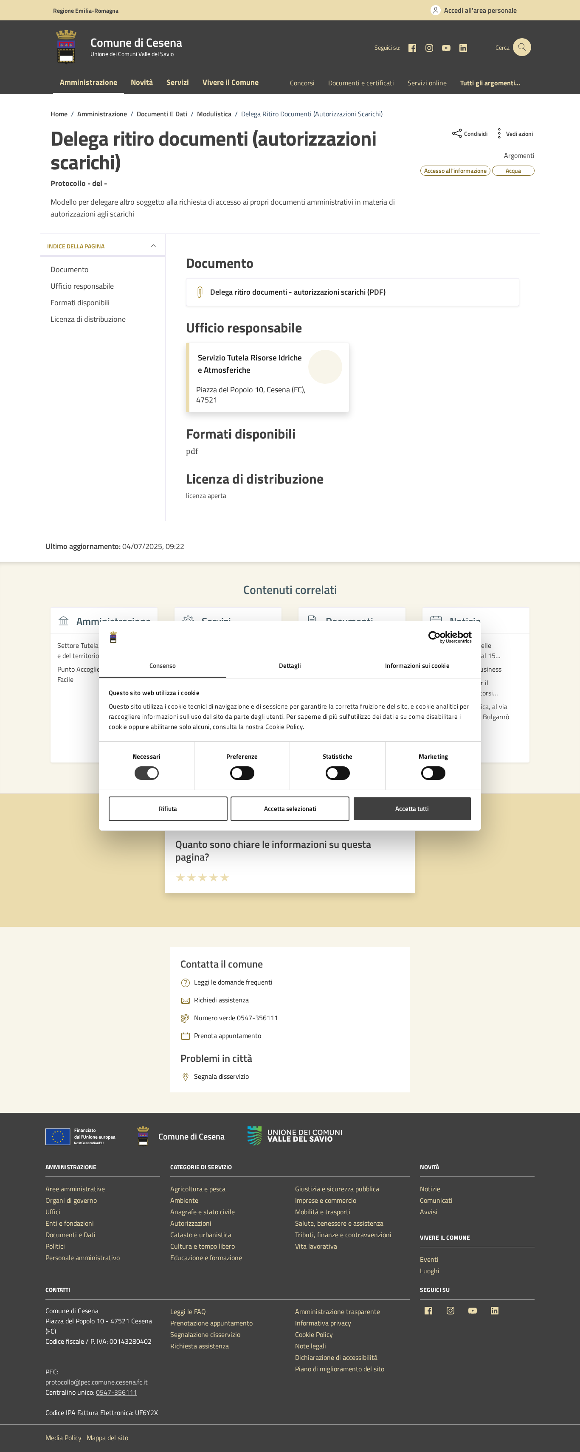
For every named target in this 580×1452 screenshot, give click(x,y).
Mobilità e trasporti (322, 1212)
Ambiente (184, 1200)
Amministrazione (88, 82)
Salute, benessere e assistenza (339, 1223)
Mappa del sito (107, 1437)
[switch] (242, 773)
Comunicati (436, 1200)
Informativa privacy (323, 1323)
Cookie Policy (314, 1334)
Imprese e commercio (325, 1200)
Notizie (430, 1189)
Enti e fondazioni (69, 1223)
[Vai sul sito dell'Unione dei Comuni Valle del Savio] (295, 1135)
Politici (55, 1246)
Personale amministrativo (82, 1257)
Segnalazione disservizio (205, 1334)
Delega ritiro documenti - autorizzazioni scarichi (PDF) (298, 292)
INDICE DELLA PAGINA (75, 246)
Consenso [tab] (162, 665)
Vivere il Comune (231, 82)
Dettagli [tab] (290, 665)
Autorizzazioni (190, 1223)
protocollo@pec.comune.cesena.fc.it (96, 1382)
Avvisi (428, 1212)
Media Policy (63, 1437)
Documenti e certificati (361, 83)
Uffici (52, 1212)
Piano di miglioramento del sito (339, 1369)
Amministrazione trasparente (337, 1311)
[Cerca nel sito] (522, 47)
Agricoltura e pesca (197, 1189)
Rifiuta (168, 808)
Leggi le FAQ (188, 1311)
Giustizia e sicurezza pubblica (337, 1189)
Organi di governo (71, 1200)
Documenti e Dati (70, 1235)
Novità (142, 82)
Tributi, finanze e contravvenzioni (343, 1235)
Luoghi (429, 1271)
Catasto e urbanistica (200, 1235)
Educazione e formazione (206, 1257)
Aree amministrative (75, 1189)
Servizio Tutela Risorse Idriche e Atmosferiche (250, 364)
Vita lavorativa (316, 1246)
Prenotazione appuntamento (211, 1323)
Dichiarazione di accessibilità (336, 1357)
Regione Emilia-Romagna (85, 10)
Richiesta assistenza (199, 1346)
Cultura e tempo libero (202, 1246)
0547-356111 (116, 1392)
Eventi (429, 1259)
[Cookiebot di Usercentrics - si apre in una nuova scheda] (434, 637)
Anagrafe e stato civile (202, 1212)
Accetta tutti (412, 808)
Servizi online (427, 83)
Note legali (310, 1346)
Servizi (177, 82)
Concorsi (302, 83)
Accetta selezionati (290, 808)
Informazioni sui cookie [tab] (417, 665)
